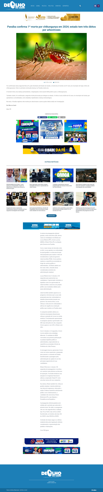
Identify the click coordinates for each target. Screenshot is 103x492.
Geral (38, 6)
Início (32, 6)
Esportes (66, 6)
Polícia (44, 6)
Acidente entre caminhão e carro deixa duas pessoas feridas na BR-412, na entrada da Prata (62, 209)
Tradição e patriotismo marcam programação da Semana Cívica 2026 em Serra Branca (62, 186)
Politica (51, 6)
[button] (80, 6)
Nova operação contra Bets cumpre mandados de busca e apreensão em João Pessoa (39, 186)
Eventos (58, 6)
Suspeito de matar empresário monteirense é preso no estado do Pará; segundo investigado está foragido (16, 209)
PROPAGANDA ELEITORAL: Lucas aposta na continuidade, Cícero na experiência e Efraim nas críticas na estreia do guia (15, 186)
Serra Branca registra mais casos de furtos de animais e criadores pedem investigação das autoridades (85, 186)
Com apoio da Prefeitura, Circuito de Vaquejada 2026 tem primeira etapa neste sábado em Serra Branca (39, 209)
